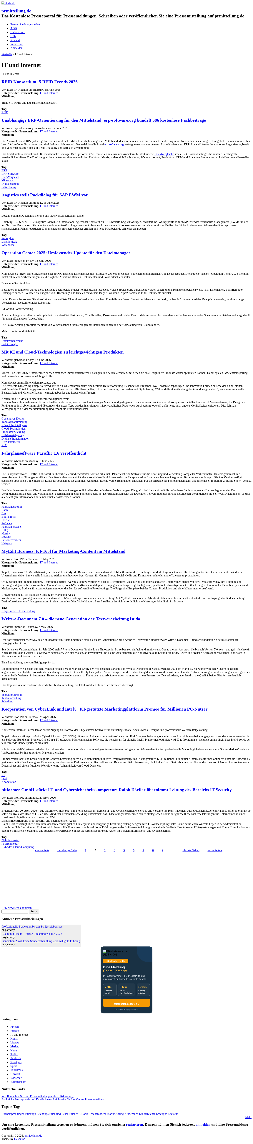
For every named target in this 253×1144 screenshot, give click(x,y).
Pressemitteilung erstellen (25, 24)
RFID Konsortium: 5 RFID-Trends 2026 (39, 81)
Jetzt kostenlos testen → (127, 1004)
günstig (5, 533)
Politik (14, 1054)
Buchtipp (30, 1113)
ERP (4, 170)
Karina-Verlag (115, 1113)
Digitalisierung (10, 183)
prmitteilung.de (16, 11)
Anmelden (16, 48)
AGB (13, 28)
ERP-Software (10, 173)
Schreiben (7, 701)
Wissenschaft (18, 1081)
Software (6, 523)
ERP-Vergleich (10, 177)
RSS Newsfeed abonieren (16, 907)
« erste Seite (42, 850)
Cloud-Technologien (13, 428)
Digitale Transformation (15, 438)
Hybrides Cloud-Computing (17, 847)
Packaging (7, 238)
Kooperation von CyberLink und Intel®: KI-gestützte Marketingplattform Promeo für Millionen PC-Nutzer (104, 709)
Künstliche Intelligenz (14, 425)
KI (3, 775)
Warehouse (7, 244)
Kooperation (8, 781)
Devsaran (19, 1138)
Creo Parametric (10, 441)
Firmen (14, 1026)
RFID (4, 112)
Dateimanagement (12, 340)
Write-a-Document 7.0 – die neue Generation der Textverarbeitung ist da (70, 619)
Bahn (4, 510)
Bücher (73, 1113)
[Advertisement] (112, 880)
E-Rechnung (8, 187)
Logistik (6, 536)
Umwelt (15, 1074)
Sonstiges (15, 1062)
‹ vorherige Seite (67, 850)
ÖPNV (5, 520)
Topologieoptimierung (14, 421)
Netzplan (6, 543)
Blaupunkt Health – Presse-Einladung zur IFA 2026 (32, 933)
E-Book (83, 1113)
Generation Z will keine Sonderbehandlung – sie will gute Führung (41, 941)
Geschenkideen (97, 1113)
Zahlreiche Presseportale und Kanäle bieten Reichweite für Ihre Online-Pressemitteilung (52, 1099)
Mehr (248, 1117)
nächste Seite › (191, 850)
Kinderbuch (131, 1113)
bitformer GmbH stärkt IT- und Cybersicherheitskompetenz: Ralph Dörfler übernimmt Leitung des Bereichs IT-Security (116, 789)
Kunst (13, 1038)
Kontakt (15, 40)
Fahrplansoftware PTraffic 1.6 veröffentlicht (43, 453)
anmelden (203, 1124)
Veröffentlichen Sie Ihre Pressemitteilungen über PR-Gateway (37, 1096)
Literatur (15, 1042)
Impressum (16, 44)
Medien (14, 1046)
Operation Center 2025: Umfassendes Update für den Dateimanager (65, 252)
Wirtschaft (16, 1077)
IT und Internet (49, 93)
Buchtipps (43, 1113)
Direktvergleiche (164, 154)
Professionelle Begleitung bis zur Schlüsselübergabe (32, 926)
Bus (3, 513)
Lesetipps (161, 1113)
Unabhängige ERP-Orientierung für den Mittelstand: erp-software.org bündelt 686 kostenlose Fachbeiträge (103, 120)
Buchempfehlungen (12, 1113)
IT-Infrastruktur (10, 840)
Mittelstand (7, 180)
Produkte (15, 1058)
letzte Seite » (215, 850)
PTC (4, 445)
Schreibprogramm (11, 694)
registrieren (134, 1124)
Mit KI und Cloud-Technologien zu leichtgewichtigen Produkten (62, 352)
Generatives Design (12, 418)
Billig (4, 530)
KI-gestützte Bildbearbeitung (18, 611)
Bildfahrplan (8, 516)
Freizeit (14, 1030)
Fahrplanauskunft (11, 506)
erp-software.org (114, 144)
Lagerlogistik (9, 241)
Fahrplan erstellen (11, 526)
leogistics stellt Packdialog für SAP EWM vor (44, 195)
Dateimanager (9, 344)
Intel (4, 778)
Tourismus (16, 1069)
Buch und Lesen (59, 1113)
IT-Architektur (9, 843)
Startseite (6, 54)
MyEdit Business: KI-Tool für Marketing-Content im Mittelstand (63, 551)
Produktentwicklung (13, 431)
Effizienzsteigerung (12, 435)
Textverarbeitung (11, 698)
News (13, 1050)
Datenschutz (17, 32)
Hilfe (13, 36)
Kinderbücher (147, 1113)
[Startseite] (8, 3)
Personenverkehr (11, 540)
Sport (13, 1066)
